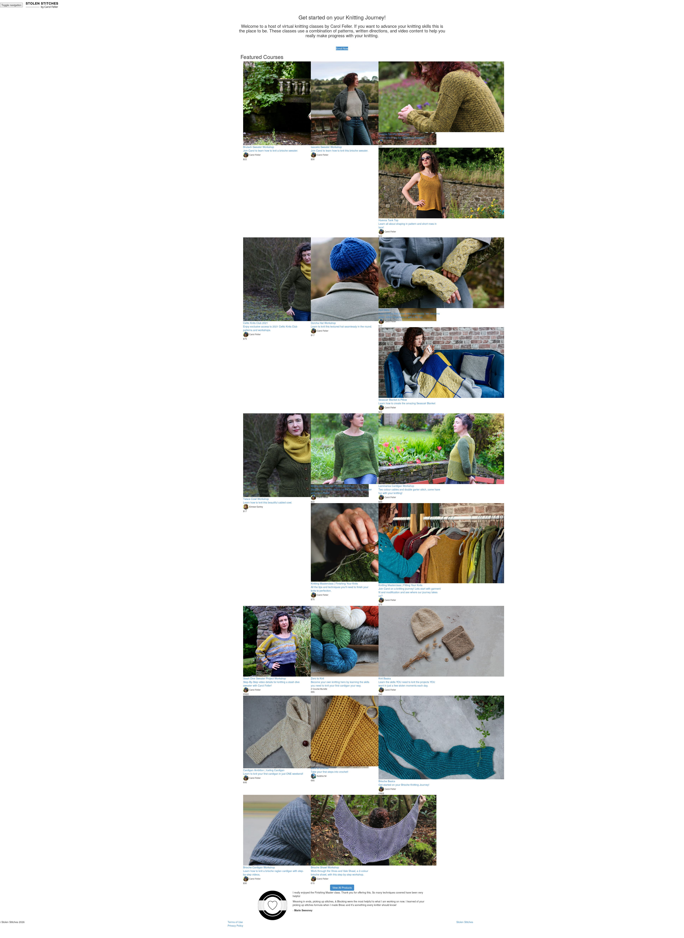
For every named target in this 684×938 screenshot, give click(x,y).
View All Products (342, 887)
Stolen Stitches (464, 922)
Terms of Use (235, 922)
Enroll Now (342, 48)
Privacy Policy (235, 925)
